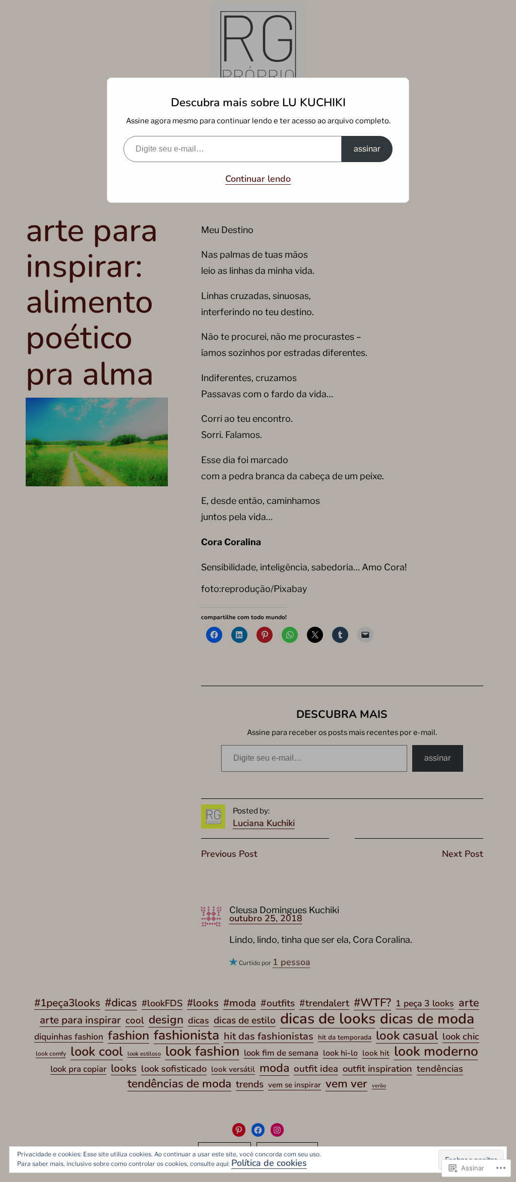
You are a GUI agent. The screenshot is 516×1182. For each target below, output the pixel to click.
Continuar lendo (258, 179)
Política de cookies (269, 1163)
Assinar (367, 149)
